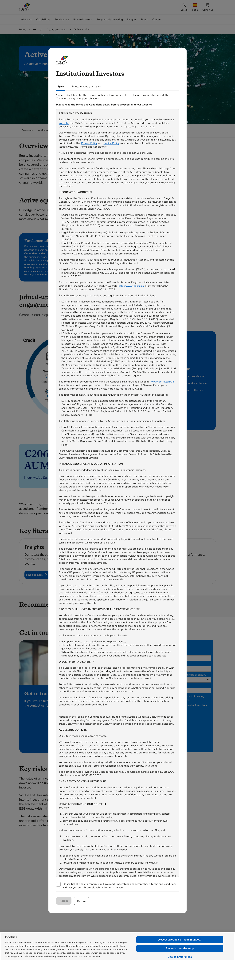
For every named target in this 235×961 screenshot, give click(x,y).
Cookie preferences (180, 957)
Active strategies (57, 29)
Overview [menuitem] (27, 130)
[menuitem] (195, 7)
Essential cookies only (180, 948)
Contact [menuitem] (156, 19)
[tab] (60, 86)
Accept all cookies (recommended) (179, 939)
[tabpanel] (117, 491)
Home (22, 29)
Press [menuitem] (144, 19)
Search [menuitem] (184, 9)
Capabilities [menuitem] (43, 19)
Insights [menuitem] (132, 19)
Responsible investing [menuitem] (110, 19)
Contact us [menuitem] (207, 9)
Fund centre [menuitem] (62, 19)
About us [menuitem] (26, 19)
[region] (117, 493)
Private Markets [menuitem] (82, 19)
